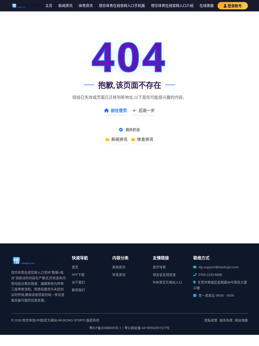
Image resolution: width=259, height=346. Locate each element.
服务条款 (226, 320)
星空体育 (159, 267)
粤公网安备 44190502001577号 (147, 328)
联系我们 (78, 290)
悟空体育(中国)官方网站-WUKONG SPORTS (53, 320)
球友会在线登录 (164, 275)
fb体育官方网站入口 (167, 282)
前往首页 (119, 110)
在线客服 (207, 5)
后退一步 (147, 110)
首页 (75, 267)
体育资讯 (86, 5)
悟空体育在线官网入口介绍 (172, 5)
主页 (48, 5)
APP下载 (78, 275)
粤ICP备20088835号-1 (105, 328)
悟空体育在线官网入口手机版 (122, 5)
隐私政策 (211, 320)
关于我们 (78, 282)
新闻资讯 (65, 5)
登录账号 (235, 5)
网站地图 (241, 320)
